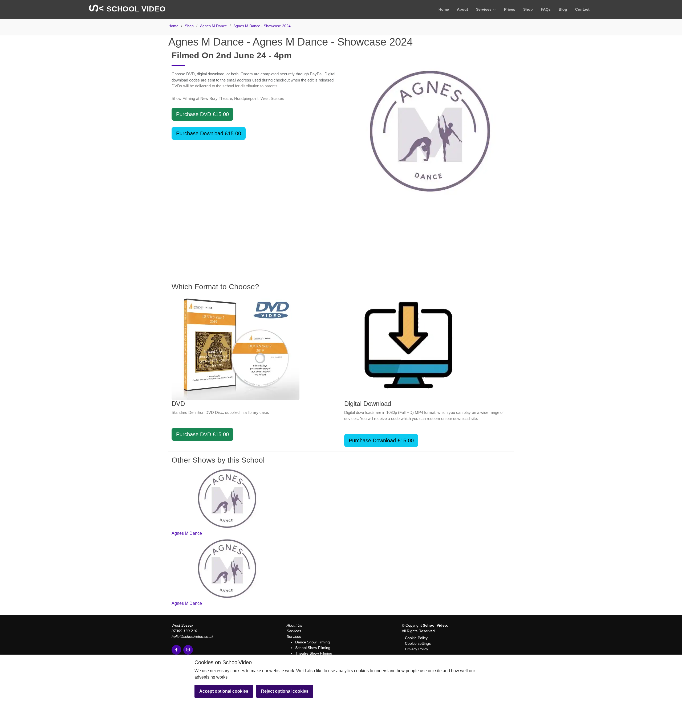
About (462, 9)
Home (444, 9)
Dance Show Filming (312, 642)
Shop (528, 9)
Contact (582, 9)
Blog (563, 9)
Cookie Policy (416, 638)
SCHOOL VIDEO (135, 9)
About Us (294, 625)
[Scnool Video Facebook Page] (176, 650)
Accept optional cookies (223, 691)
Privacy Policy (416, 649)
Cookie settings (418, 643)
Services (294, 631)
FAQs (546, 9)
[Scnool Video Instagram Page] (188, 650)
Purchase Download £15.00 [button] (208, 133)
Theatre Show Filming (313, 653)
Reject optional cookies (284, 691)
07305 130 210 (184, 631)
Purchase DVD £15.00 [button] (202, 114)
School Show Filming (312, 648)
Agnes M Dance (187, 533)
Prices (509, 9)
